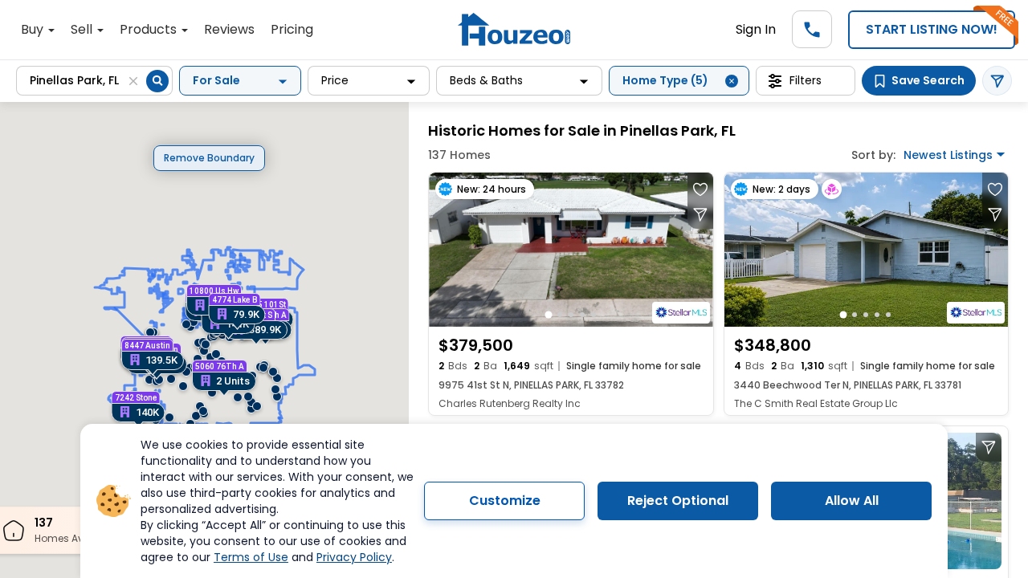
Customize (505, 500)
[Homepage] (514, 29)
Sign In (756, 29)
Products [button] (150, 29)
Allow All (852, 500)
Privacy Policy (354, 557)
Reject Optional (677, 500)
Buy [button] (34, 29)
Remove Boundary (209, 158)
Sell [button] (83, 29)
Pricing (292, 29)
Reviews (229, 29)
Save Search (928, 80)
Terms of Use (251, 557)
